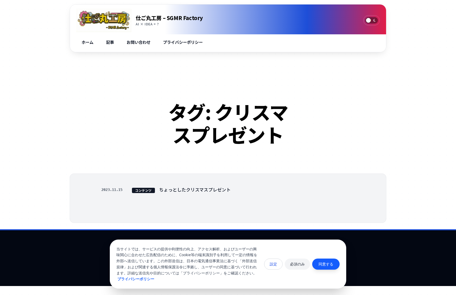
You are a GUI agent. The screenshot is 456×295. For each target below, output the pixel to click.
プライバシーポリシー (135, 278)
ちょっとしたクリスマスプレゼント (195, 189)
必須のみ (297, 263)
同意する (326, 263)
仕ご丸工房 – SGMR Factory (169, 18)
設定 (273, 263)
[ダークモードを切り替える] (371, 20)
